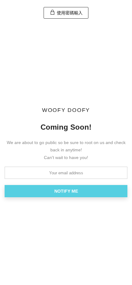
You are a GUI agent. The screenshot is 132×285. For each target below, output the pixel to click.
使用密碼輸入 (69, 12)
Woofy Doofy (66, 110)
